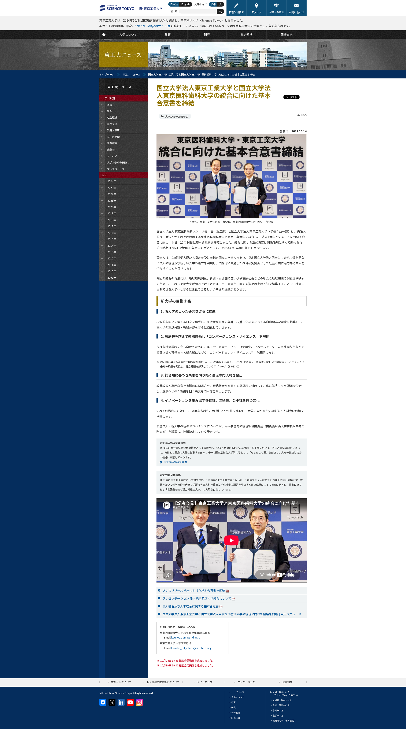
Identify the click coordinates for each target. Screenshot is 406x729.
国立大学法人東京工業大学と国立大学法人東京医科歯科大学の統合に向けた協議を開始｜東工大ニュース (231, 614)
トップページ (107, 74)
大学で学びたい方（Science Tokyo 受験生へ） (286, 694)
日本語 (174, 4)
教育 (233, 702)
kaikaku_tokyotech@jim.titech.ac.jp (192, 648)
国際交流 (235, 717)
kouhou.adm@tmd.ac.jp (185, 637)
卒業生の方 (278, 710)
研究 (233, 707)
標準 (213, 4)
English (185, 4)
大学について (237, 697)
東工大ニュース (131, 74)
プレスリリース (246, 682)
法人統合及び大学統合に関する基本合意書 (190, 606)
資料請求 (287, 682)
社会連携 (235, 712)
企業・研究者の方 (281, 705)
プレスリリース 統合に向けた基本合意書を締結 (193, 590)
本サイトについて (121, 682)
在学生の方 (278, 715)
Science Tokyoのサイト (151, 26)
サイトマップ (204, 682)
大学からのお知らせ (176, 116)
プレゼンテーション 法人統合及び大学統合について (196, 598)
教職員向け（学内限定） (284, 720)
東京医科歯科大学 (174, 462)
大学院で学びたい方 (282, 700)
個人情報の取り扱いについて (163, 682)
